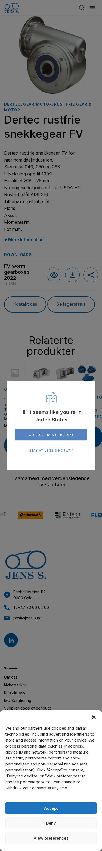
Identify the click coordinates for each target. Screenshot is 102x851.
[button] (94, 717)
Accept (51, 808)
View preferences (51, 838)
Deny (51, 823)
